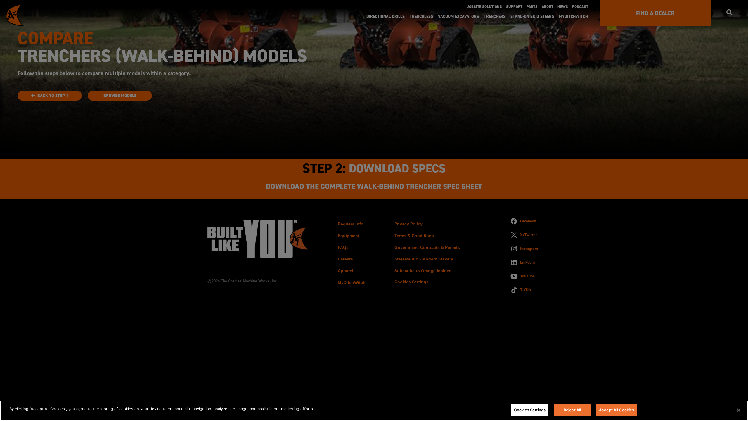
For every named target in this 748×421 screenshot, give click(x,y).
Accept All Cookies (616, 410)
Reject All (572, 410)
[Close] (738, 410)
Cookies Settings (530, 410)
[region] (374, 410)
